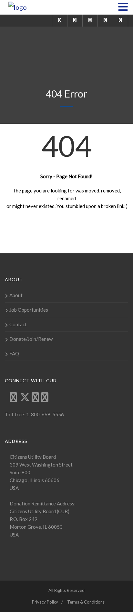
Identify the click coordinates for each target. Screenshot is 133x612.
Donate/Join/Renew (31, 339)
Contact (18, 324)
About (16, 295)
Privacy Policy (45, 602)
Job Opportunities (28, 310)
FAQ (14, 353)
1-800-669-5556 (44, 414)
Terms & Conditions (86, 602)
